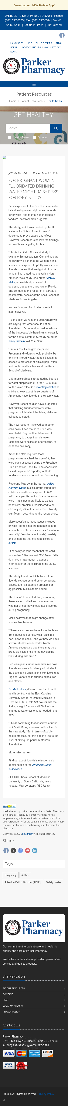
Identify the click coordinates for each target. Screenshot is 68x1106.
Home (12, 101)
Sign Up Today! (52, 47)
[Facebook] (62, 35)
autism (12, 543)
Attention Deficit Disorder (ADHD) (23, 882)
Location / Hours (31, 47)
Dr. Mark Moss (17, 689)
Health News (21, 137)
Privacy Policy (11, 1011)
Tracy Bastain (17, 341)
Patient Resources (31, 101)
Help (29, 42)
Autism (25, 875)
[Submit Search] (56, 128)
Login (13, 51)
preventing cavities (45, 387)
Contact (8, 994)
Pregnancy (10, 875)
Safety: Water (53, 882)
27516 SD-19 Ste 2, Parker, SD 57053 (28, 16)
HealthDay (27, 833)
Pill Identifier (44, 42)
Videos (42, 137)
